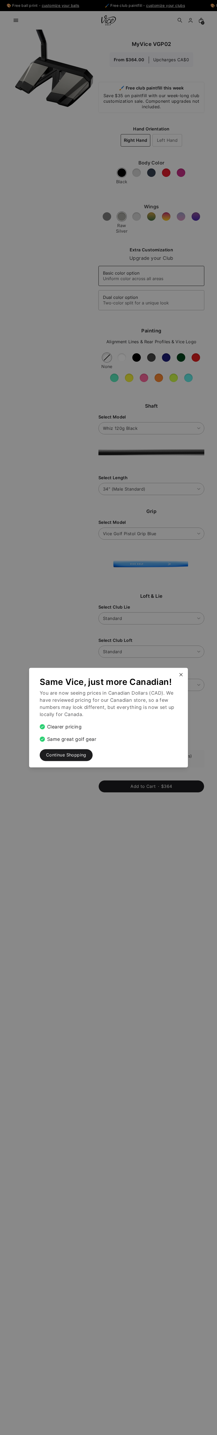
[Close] (183, 672)
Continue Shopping (66, 755)
